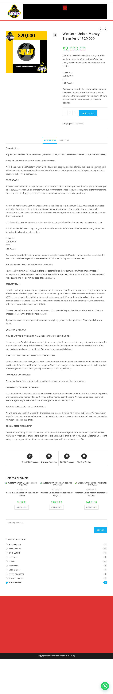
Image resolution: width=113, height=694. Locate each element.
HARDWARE (13, 565)
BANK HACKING (15, 548)
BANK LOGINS (14, 553)
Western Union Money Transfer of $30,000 (56, 494)
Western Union (81, 397)
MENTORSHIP (14, 570)
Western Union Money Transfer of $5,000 (22, 494)
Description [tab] (50, 140)
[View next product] (105, 29)
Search (100, 530)
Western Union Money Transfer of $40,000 (91, 494)
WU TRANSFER (77, 123)
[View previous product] (101, 29)
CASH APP (13, 557)
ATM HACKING (15, 544)
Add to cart (88, 113)
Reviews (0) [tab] (64, 140)
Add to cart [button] (22, 507)
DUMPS (12, 561)
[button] (65, 8)
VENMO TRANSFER (16, 578)
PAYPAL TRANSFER (16, 574)
